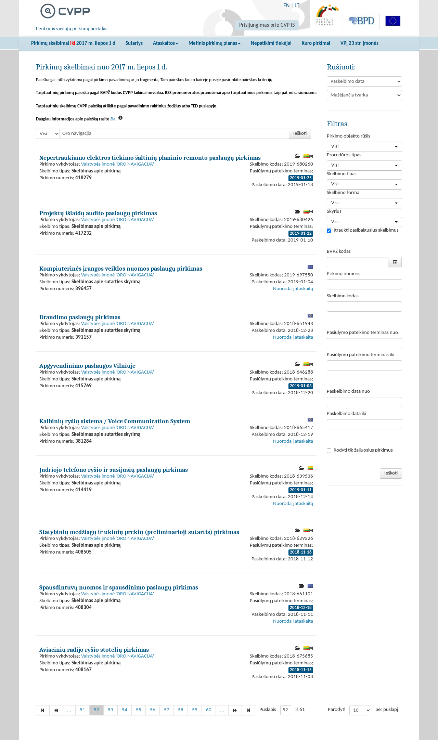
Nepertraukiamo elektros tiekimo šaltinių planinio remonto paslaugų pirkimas (150, 157)
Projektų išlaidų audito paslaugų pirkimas (98, 213)
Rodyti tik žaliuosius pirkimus (363, 450)
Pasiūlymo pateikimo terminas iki (360, 355)
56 (152, 710)
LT (297, 6)
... (69, 710)
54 (124, 710)
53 (110, 710)
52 (96, 710)
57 (166, 710)
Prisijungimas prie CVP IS (267, 25)
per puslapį (386, 709)
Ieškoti (300, 133)
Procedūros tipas (344, 155)
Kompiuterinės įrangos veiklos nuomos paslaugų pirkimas (120, 268)
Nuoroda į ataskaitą (293, 288)
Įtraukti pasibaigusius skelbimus (366, 230)
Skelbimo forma (343, 192)
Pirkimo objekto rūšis (348, 136)
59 (194, 710)
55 (138, 710)
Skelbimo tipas (342, 174)
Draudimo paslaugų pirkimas (79, 317)
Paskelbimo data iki (346, 413)
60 (208, 710)
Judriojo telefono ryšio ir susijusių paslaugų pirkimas (113, 469)
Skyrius (334, 211)
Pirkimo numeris (343, 273)
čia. (113, 119)
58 (180, 710)
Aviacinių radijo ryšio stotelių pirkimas (94, 649)
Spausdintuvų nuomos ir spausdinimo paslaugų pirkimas (118, 587)
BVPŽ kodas (339, 251)
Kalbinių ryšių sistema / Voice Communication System (114, 421)
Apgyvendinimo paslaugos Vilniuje (87, 365)
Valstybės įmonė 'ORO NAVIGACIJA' (117, 164)
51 (82, 710)
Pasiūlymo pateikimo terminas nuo (362, 332)
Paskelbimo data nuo (348, 391)
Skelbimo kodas (343, 296)
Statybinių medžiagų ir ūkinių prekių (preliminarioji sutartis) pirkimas (139, 532)
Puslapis (267, 709)
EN (286, 6)
